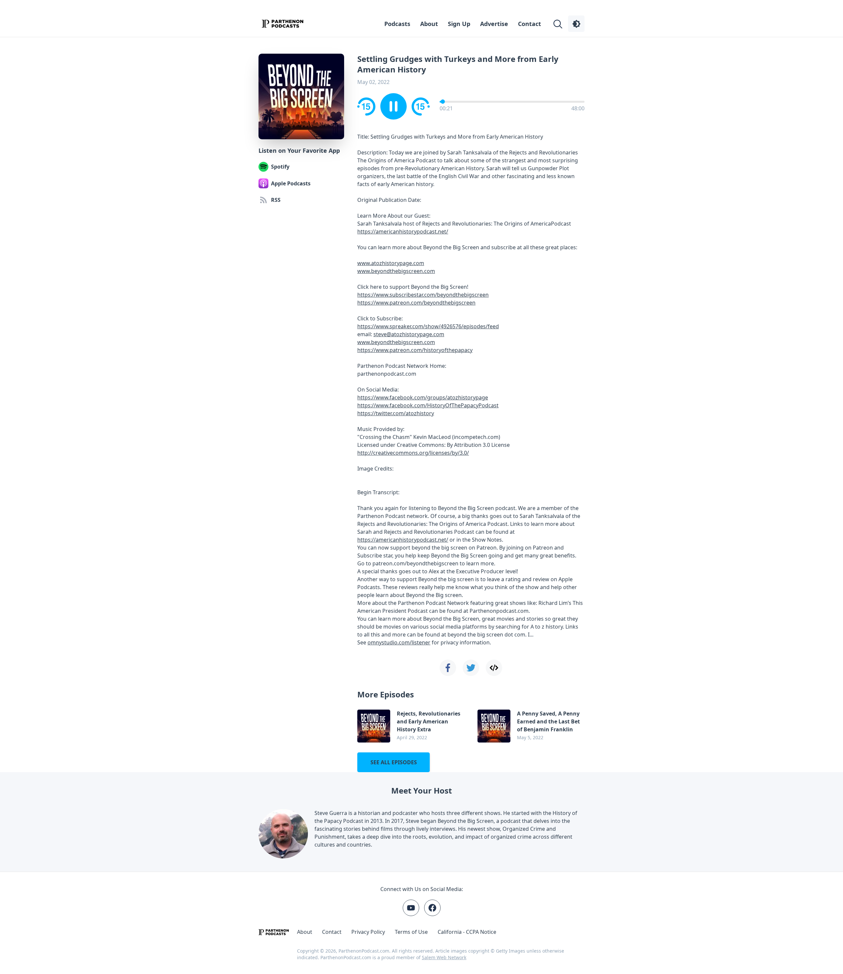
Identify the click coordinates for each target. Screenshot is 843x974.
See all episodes (393, 762)
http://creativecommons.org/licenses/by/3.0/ (413, 452)
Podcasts (397, 24)
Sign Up (459, 24)
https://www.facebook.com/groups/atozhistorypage (422, 397)
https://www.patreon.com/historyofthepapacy (415, 350)
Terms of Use (411, 931)
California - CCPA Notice (467, 931)
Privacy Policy (368, 931)
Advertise (494, 24)
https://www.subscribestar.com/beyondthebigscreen (423, 294)
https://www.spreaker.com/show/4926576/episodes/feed (428, 326)
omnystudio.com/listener (398, 642)
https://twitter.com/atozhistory (395, 413)
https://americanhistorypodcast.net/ (402, 231)
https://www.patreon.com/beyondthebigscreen (416, 302)
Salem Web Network (444, 957)
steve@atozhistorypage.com (408, 334)
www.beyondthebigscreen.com (396, 271)
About (429, 24)
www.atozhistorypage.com (390, 263)
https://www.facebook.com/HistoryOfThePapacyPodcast (428, 405)
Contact (529, 24)
